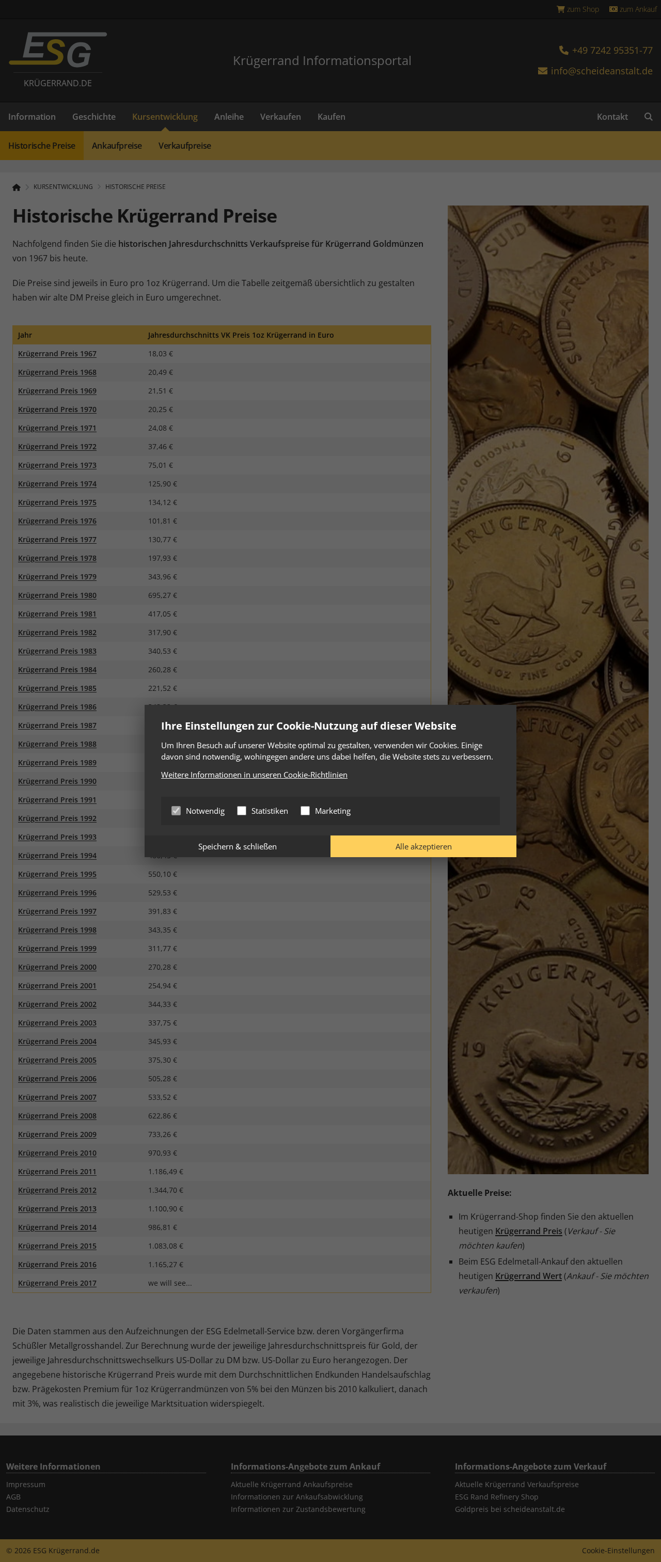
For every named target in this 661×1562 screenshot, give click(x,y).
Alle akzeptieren (424, 846)
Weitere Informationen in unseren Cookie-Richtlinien (254, 774)
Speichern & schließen (237, 846)
